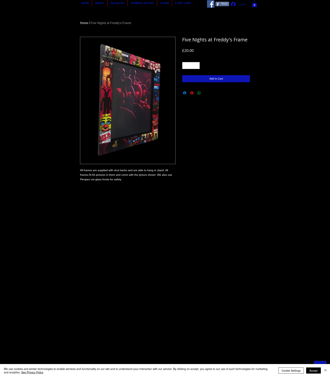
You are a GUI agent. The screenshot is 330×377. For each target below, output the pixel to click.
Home (84, 23)
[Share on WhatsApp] (199, 93)
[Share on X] (206, 93)
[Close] (325, 370)
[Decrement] (185, 65)
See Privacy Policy (32, 372)
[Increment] (196, 65)
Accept (313, 370)
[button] (99, 3)
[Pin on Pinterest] (192, 93)
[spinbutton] (191, 65)
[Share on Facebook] (184, 93)
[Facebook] (210, 4)
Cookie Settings (291, 370)
